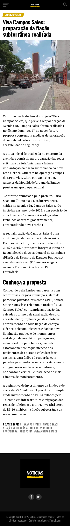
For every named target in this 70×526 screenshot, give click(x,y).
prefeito (47, 428)
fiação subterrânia (16, 428)
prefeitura (11, 431)
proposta (26, 431)
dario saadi (51, 424)
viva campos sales (46, 431)
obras (34, 428)
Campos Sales (33, 424)
